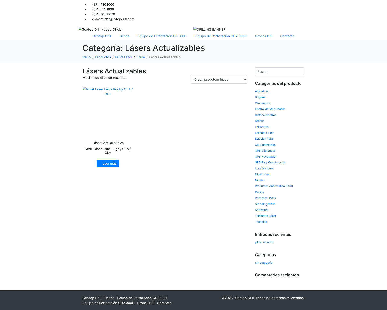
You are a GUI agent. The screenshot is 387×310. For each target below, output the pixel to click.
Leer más (110, 163)
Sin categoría (263, 262)
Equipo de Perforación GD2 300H (221, 36)
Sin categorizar (265, 204)
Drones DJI (263, 36)
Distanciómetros (265, 115)
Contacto (287, 36)
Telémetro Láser (265, 215)
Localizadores (264, 168)
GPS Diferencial (265, 150)
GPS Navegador (265, 156)
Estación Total (264, 138)
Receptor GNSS (265, 198)
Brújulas (260, 97)
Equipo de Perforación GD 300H (162, 36)
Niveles (260, 180)
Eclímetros (261, 127)
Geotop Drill (102, 36)
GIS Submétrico (265, 144)
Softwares (261, 210)
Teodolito (261, 221)
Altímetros (261, 91)
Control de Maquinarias (270, 109)
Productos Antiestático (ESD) (274, 186)
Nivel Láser (262, 174)
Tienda (124, 36)
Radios (259, 192)
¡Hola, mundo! (264, 242)
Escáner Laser (264, 132)
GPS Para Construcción (270, 162)
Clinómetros (262, 103)
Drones (259, 121)
